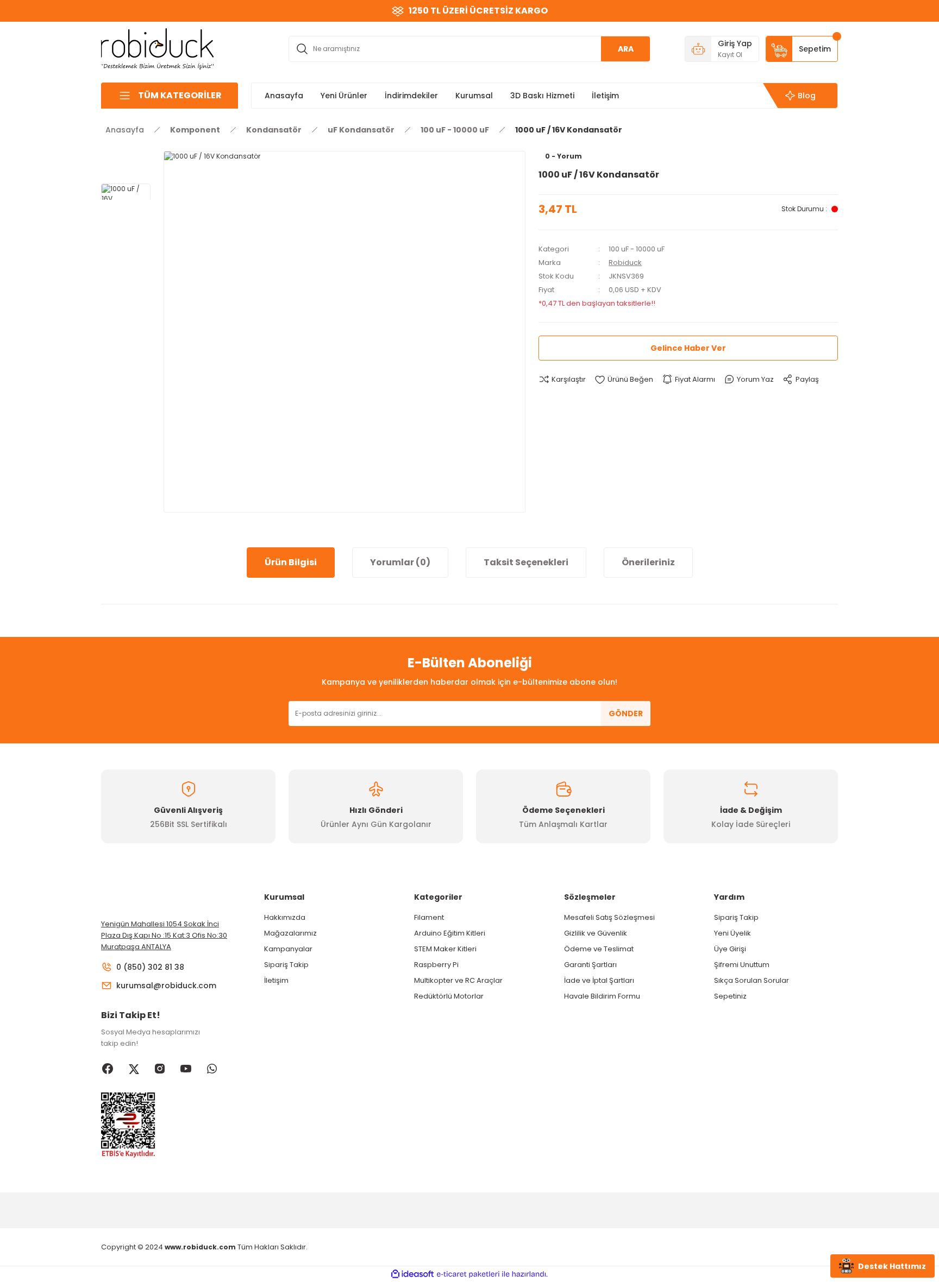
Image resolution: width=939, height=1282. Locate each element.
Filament (429, 917)
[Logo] (157, 48)
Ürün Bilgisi (291, 562)
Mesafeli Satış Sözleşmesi (609, 917)
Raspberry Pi (436, 964)
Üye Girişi (730, 949)
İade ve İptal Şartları (599, 980)
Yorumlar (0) (400, 562)
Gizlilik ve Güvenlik (595, 933)
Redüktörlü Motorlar (449, 996)
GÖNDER (626, 713)
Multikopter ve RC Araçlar (458, 980)
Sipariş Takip (286, 964)
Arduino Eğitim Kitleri (449, 933)
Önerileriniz (648, 562)
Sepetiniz (730, 996)
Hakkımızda (284, 917)
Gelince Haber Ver (688, 348)
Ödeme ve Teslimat (599, 949)
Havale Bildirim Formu (602, 996)
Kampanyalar (288, 949)
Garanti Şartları (590, 964)
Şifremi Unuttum (741, 964)
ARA (626, 48)
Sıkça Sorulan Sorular (751, 980)
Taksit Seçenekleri (526, 562)
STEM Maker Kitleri (445, 949)
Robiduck (625, 262)
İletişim (276, 980)
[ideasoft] (412, 1274)
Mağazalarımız (290, 933)
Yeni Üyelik (732, 933)
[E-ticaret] (468, 1274)
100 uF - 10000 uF (637, 249)
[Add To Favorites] (623, 380)
